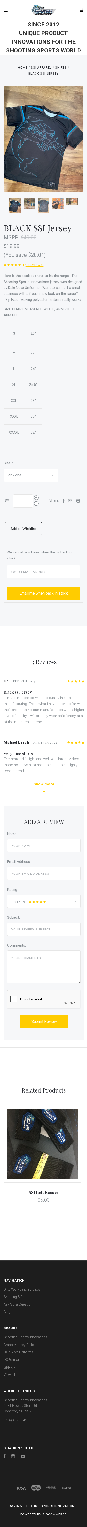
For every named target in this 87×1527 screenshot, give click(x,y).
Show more (44, 784)
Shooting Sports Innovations (26, 1337)
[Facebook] (5, 1457)
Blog (7, 1312)
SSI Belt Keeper (43, 1192)
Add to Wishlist (23, 529)
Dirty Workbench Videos (22, 1289)
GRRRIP (9, 1367)
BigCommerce (55, 1514)
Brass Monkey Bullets (20, 1345)
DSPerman (12, 1360)
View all (9, 1375)
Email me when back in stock (43, 593)
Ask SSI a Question (18, 1304)
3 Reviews (34, 265)
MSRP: (12, 237)
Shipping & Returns (18, 1297)
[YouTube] (23, 1457)
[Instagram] (13, 1457)
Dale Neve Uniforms (19, 1352)
